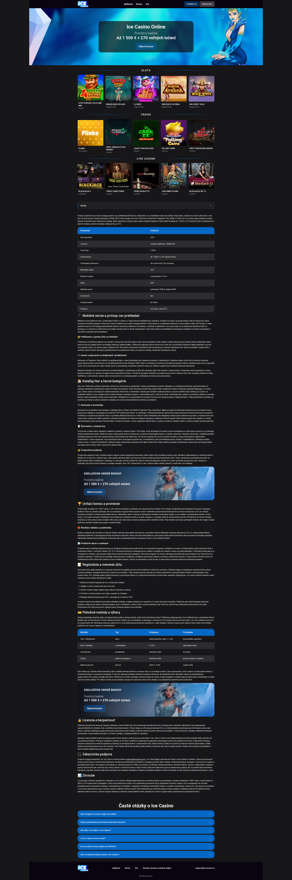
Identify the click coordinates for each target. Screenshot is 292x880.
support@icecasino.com (135, 759)
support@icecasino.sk (204, 868)
